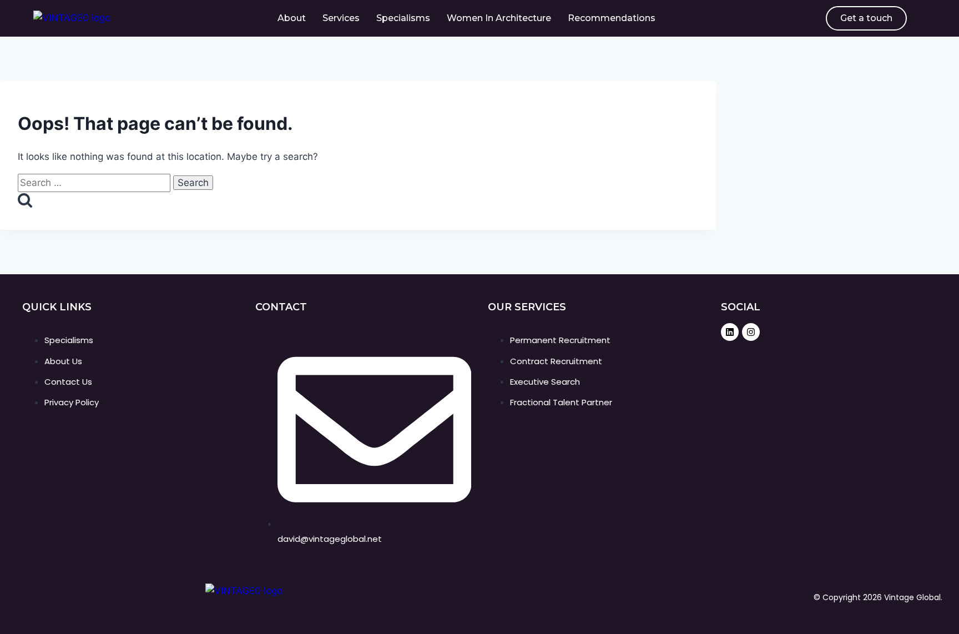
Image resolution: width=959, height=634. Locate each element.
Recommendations (611, 18)
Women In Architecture (499, 18)
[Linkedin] (730, 332)
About (291, 18)
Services (341, 18)
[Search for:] (95, 182)
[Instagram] (751, 332)
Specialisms (403, 18)
